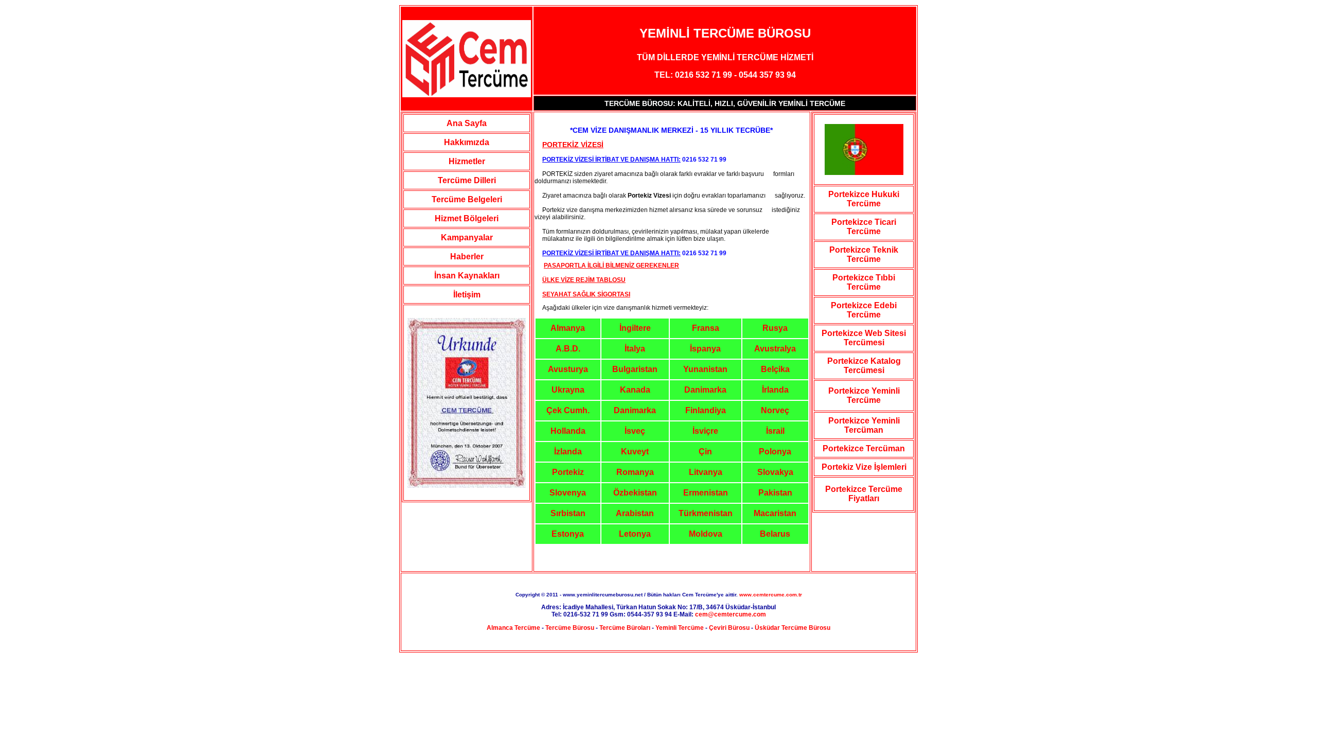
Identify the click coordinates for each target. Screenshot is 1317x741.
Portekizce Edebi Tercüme (864, 310)
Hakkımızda (466, 142)
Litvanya (705, 472)
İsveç (635, 431)
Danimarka (705, 389)
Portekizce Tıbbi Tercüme (863, 282)
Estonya (567, 534)
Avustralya (775, 348)
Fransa (705, 328)
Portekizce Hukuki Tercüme (863, 199)
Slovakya (775, 472)
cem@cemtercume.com (730, 614)
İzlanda (568, 451)
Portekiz (568, 472)
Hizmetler (467, 161)
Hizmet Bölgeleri (467, 218)
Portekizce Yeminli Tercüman (864, 425)
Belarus (775, 534)
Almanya (567, 328)
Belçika (775, 369)
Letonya (635, 534)
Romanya (635, 472)
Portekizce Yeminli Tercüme (864, 395)
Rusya (775, 328)
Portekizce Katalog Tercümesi (864, 366)
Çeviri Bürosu (729, 627)
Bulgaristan (634, 369)
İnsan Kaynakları (467, 275)
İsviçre (705, 431)
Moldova (705, 534)
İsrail (775, 431)
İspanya (705, 348)
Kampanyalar (467, 237)
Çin (705, 451)
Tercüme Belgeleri (467, 199)
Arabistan (635, 513)
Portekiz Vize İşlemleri (864, 467)
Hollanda (567, 431)
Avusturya (568, 369)
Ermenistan (705, 492)
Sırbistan (567, 513)
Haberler (467, 256)
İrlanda (775, 389)
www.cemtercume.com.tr (770, 594)
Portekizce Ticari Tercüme (863, 227)
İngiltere (635, 328)
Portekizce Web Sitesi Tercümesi (864, 338)
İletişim (466, 294)
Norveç (775, 410)
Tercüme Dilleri (467, 180)
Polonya (775, 451)
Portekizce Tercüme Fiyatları (863, 494)
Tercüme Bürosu (569, 627)
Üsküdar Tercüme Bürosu (792, 627)
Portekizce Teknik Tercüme (863, 254)
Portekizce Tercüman (864, 448)
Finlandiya (705, 410)
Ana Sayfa (467, 123)
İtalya (635, 348)
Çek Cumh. (568, 410)
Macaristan (775, 513)
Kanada (635, 389)
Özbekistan (635, 492)
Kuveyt (635, 451)
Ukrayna (567, 389)
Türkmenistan (706, 513)
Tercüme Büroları (624, 627)
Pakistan (775, 492)
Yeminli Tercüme (679, 627)
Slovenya (567, 492)
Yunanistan (705, 369)
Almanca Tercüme (513, 627)
